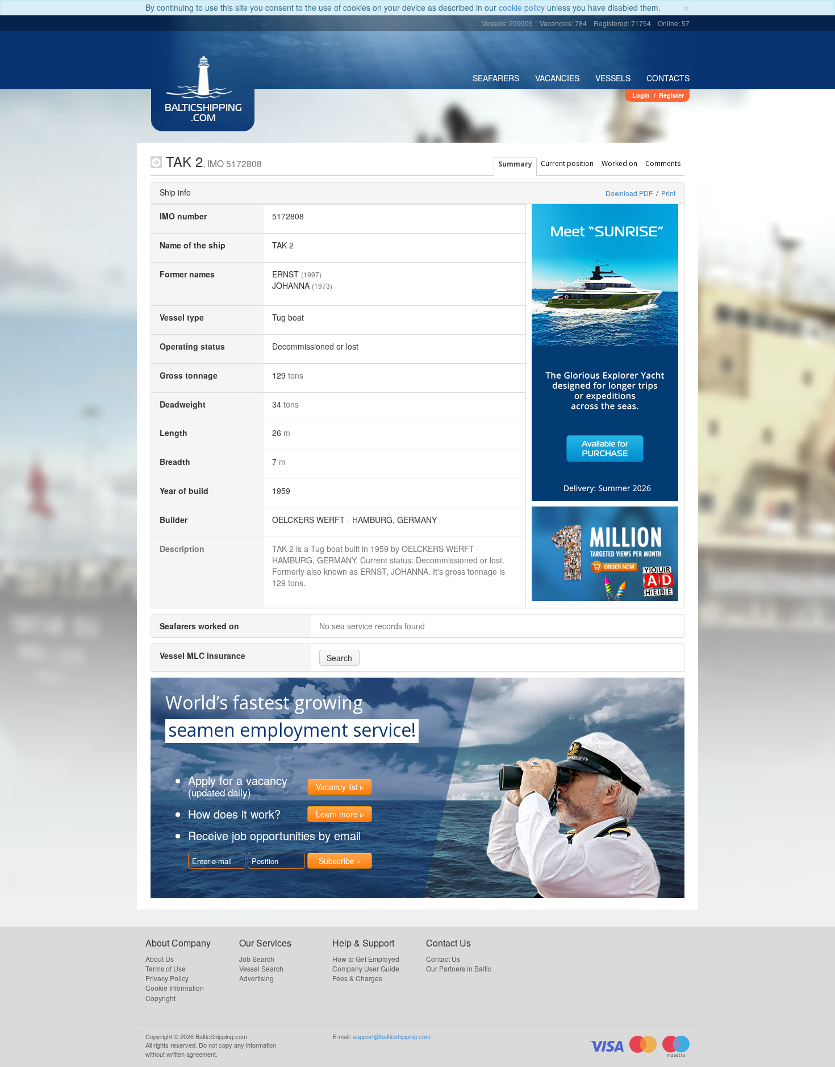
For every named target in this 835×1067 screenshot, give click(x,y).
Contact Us (443, 959)
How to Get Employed (365, 959)
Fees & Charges (357, 978)
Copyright (160, 998)
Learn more (337, 814)
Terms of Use (165, 968)
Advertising (256, 978)
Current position (567, 163)
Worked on (619, 163)
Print (668, 193)
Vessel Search (261, 968)
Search (339, 657)
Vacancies (557, 78)
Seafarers (496, 78)
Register (671, 95)
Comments (662, 163)
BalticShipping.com (203, 114)
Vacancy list (337, 786)
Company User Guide (365, 968)
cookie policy (522, 7)
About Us (159, 959)
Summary (515, 164)
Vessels (613, 78)
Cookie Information (174, 988)
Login (641, 95)
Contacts (668, 78)
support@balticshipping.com (392, 1036)
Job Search (256, 959)
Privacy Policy (167, 978)
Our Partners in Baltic (458, 968)
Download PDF (629, 193)
